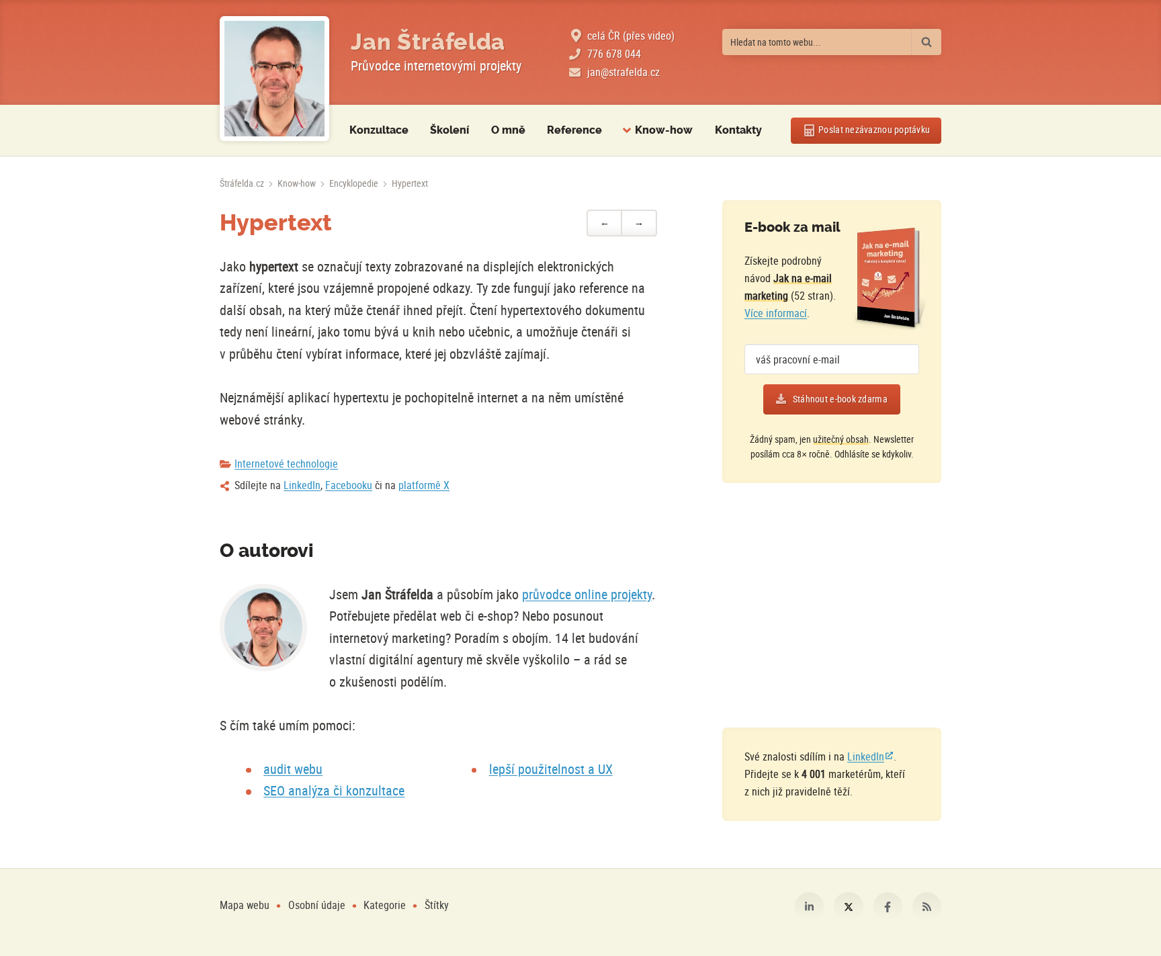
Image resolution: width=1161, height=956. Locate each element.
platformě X (423, 485)
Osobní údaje (316, 905)
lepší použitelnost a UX (551, 769)
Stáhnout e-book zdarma (840, 399)
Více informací (775, 313)
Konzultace (378, 130)
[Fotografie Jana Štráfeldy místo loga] (274, 79)
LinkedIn (302, 485)
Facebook (887, 906)
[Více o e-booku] (889, 279)
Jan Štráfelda (428, 42)
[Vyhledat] (926, 42)
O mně (508, 130)
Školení (449, 130)
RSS (926, 906)
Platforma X (848, 906)
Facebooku (348, 485)
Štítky (437, 905)
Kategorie (385, 905)
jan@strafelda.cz (623, 71)
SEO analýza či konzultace (333, 790)
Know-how (296, 183)
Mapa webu (244, 905)
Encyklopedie (353, 183)
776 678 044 (614, 53)
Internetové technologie (286, 463)
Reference (574, 130)
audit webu (292, 769)
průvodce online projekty (587, 594)
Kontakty (738, 130)
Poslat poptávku (874, 130)
